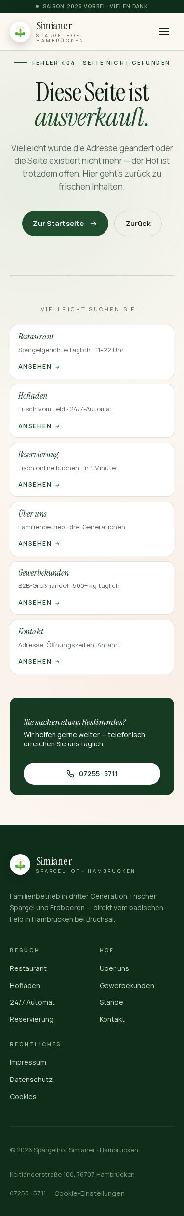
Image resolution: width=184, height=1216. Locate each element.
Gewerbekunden (127, 985)
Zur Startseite (58, 223)
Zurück (138, 223)
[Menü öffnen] (164, 32)
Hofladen (25, 985)
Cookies (23, 1096)
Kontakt (112, 1019)
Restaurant (28, 968)
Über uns (114, 968)
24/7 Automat (32, 1002)
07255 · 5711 (98, 773)
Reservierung (31, 1019)
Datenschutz (31, 1079)
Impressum (28, 1062)
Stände (111, 1002)
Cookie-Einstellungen (89, 1193)
